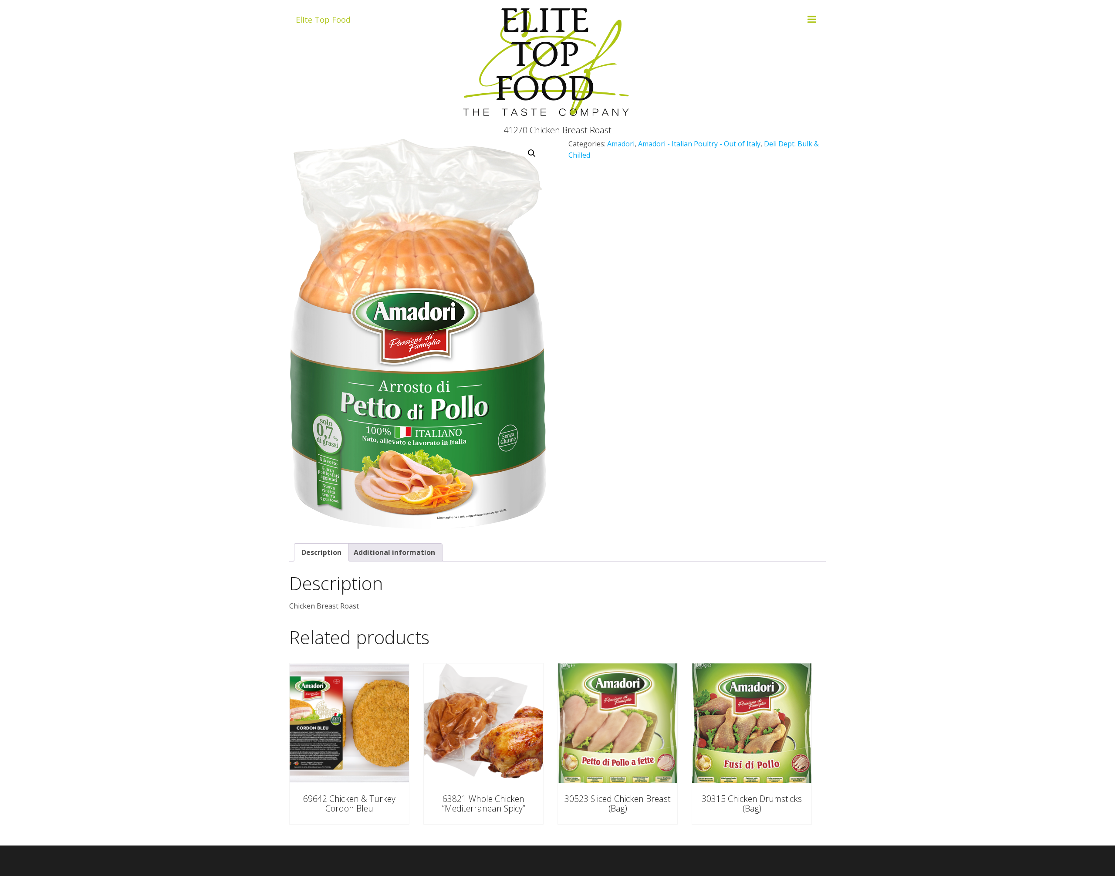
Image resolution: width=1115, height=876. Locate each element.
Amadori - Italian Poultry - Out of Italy (699, 144)
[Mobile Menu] (811, 19)
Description (321, 552)
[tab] (321, 552)
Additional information (394, 552)
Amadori (621, 144)
